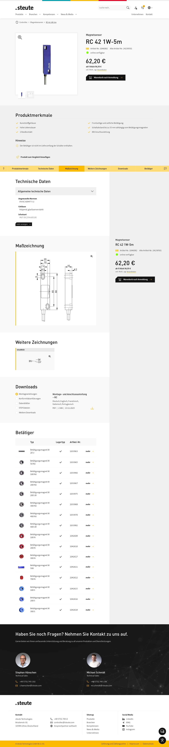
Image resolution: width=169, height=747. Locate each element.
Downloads (123, 168)
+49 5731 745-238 (99, 681)
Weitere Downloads (27, 412)
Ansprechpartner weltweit (65, 726)
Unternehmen (93, 733)
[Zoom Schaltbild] (35, 361)
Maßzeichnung (71, 168)
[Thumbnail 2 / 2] (30, 94)
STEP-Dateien (24, 408)
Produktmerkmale (20, 168)
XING (128, 722)
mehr (88, 451)
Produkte (91, 719)
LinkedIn (129, 719)
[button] (26, 14)
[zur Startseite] (24, 7)
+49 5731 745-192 (28, 681)
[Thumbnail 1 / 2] (21, 94)
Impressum (134, 743)
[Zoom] (46, 63)
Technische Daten (46, 168)
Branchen (91, 722)
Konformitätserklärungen (30, 398)
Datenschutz (148, 743)
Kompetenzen (92, 726)
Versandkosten (102, 70)
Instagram (130, 729)
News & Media (93, 729)
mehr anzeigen (22, 224)
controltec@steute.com (64, 722)
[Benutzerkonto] (135, 7)
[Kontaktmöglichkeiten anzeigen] (162, 731)
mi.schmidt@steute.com (101, 685)
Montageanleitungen (28, 394)
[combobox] (111, 7)
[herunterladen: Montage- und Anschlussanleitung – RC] (92, 408)
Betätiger (149, 168)
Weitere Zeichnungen (97, 168)
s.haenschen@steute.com (31, 685)
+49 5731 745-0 (61, 719)
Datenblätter (24, 403)
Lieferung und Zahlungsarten (113, 743)
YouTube (129, 726)
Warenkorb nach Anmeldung (106, 77)
